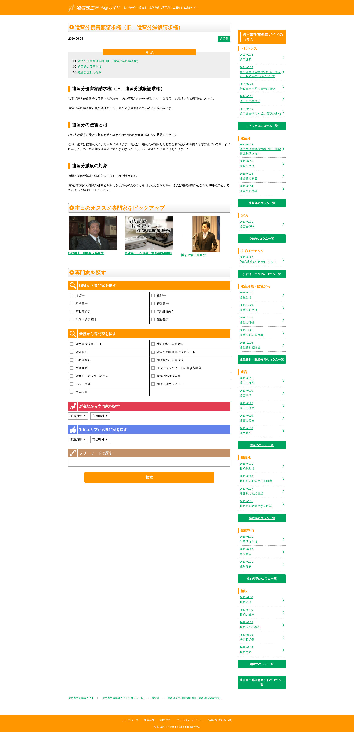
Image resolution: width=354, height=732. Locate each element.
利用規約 (165, 720)
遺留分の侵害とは (89, 66)
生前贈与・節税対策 (170, 344)
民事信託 (82, 392)
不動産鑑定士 (84, 311)
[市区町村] (100, 416)
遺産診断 (82, 352)
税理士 (161, 295)
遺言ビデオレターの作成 (92, 376)
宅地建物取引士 (167, 311)
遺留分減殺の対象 (89, 72)
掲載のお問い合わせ (219, 720)
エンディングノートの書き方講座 (179, 368)
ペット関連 (83, 384)
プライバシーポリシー (189, 720)
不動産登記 (83, 360)
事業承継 (82, 368)
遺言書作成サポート (89, 344)
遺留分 (224, 38)
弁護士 (80, 295)
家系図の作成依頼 (169, 376)
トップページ (130, 720)
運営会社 (149, 720)
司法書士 (82, 303)
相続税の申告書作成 (170, 360)
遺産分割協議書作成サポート (176, 352)
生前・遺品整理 (86, 319)
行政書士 (163, 303)
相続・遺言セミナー (170, 384)
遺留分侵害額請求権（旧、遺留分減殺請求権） (109, 61)
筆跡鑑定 (163, 319)
